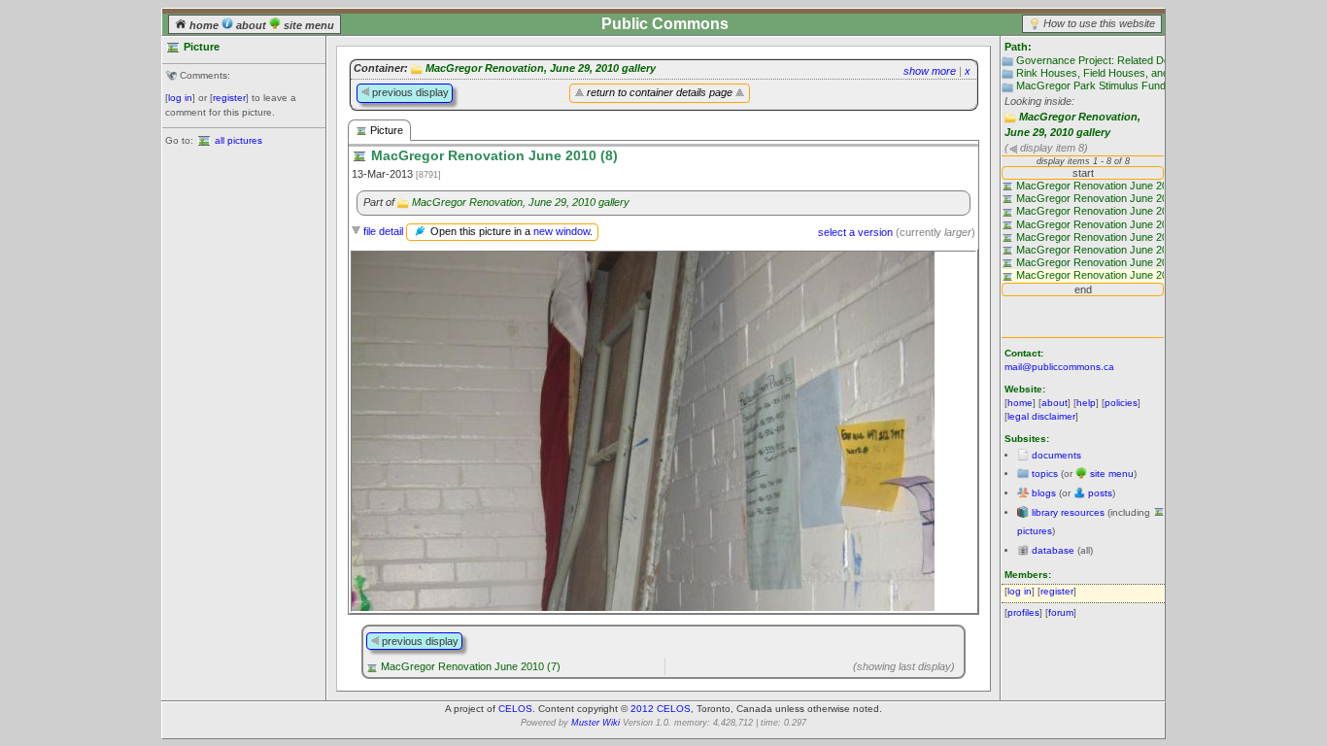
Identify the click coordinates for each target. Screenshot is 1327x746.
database (1053, 550)
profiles (1023, 612)
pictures (1034, 531)
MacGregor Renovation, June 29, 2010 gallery (540, 68)
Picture (385, 130)
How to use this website (1099, 23)
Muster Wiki (595, 723)
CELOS (515, 708)
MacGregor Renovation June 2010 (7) (471, 666)
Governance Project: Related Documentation (1121, 60)
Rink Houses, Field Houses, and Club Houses (1124, 73)
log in (180, 97)
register (229, 97)
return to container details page (659, 92)
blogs (1044, 493)
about (251, 25)
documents (1056, 455)
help (1086, 402)
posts (1100, 493)
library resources (1068, 512)
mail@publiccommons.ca (1059, 366)
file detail (383, 231)
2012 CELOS (660, 708)
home (204, 25)
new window (561, 231)
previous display (409, 92)
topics (1045, 473)
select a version (855, 232)
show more (929, 71)
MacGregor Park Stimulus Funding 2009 (1111, 85)
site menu (307, 25)
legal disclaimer (1041, 416)
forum (1060, 612)
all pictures (238, 140)
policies (1121, 402)
